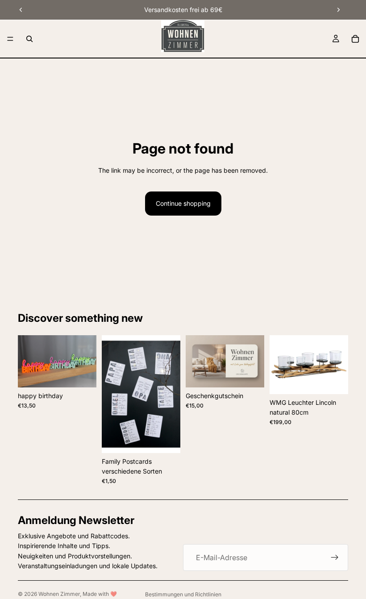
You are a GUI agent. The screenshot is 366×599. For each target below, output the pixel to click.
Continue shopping (183, 203)
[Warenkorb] (355, 39)
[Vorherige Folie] (21, 10)
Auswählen (90, 373)
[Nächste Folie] (338, 10)
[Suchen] (29, 39)
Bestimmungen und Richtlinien (183, 594)
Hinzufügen (341, 380)
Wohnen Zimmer (59, 594)
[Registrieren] (334, 557)
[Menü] (10, 39)
